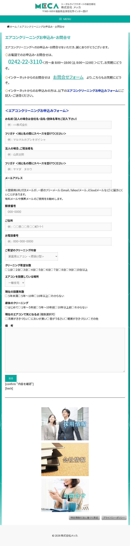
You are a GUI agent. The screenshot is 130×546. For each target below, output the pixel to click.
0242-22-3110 (25, 61)
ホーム (13, 26)
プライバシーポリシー (114, 517)
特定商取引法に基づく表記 (84, 517)
